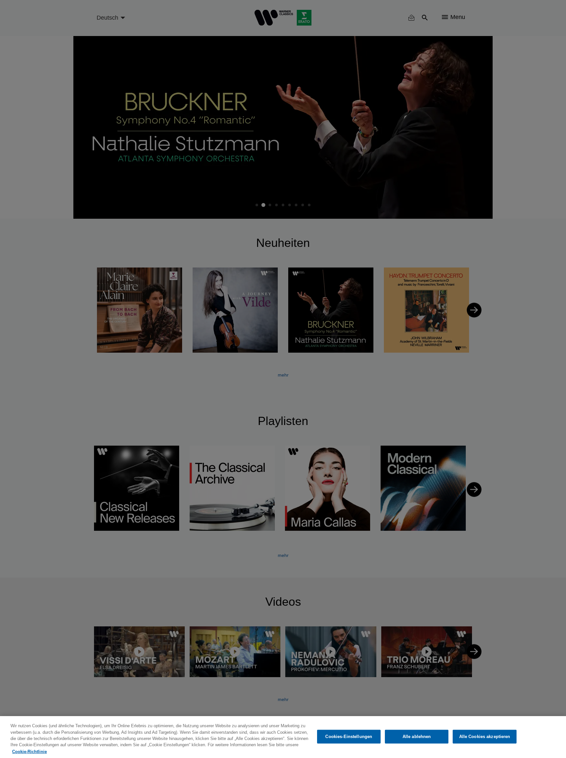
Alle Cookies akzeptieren (484, 736)
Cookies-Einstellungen (348, 736)
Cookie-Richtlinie (29, 751)
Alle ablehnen (417, 736)
